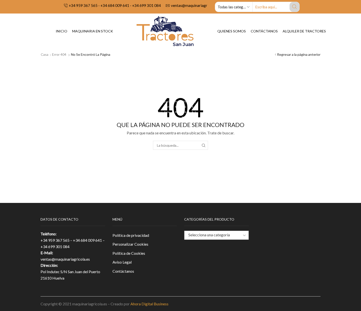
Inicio (61, 31)
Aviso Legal (122, 262)
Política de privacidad (130, 235)
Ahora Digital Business (149, 303)
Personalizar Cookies (130, 244)
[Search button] (294, 7)
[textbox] (212, 235)
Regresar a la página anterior (298, 54)
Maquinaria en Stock (92, 31)
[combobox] (216, 235)
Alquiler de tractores (304, 31)
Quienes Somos (231, 31)
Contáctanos (264, 31)
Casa (44, 54)
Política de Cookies (128, 253)
